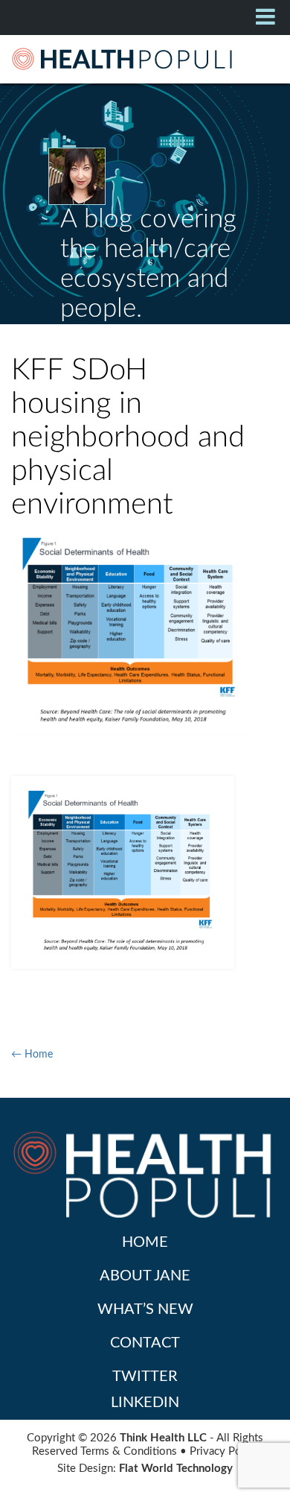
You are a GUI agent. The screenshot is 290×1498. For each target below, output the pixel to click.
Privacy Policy (224, 1451)
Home (145, 1242)
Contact (145, 1343)
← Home (32, 1054)
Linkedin (145, 1402)
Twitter (145, 1376)
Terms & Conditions (128, 1451)
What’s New (145, 1309)
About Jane (145, 1275)
